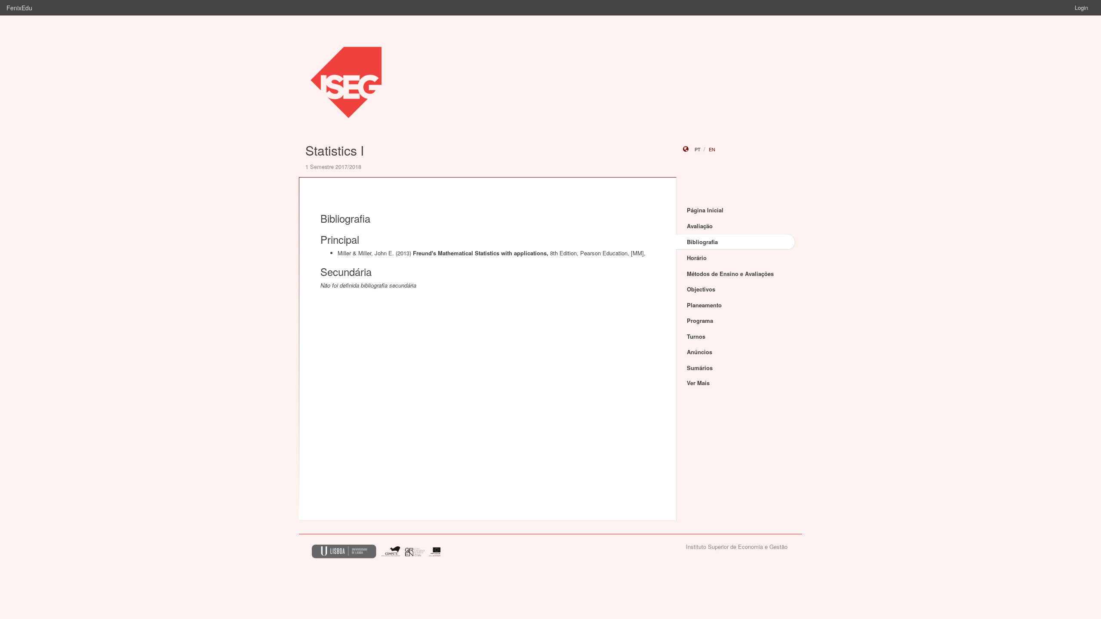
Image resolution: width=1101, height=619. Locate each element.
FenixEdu (19, 7)
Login (1081, 7)
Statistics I (334, 150)
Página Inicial (705, 210)
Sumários (700, 368)
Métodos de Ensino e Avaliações (730, 274)
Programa (700, 320)
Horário (697, 258)
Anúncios (699, 352)
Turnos (696, 336)
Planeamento (704, 305)
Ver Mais (698, 383)
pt (698, 149)
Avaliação (700, 226)
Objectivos (701, 289)
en (712, 149)
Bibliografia (702, 242)
